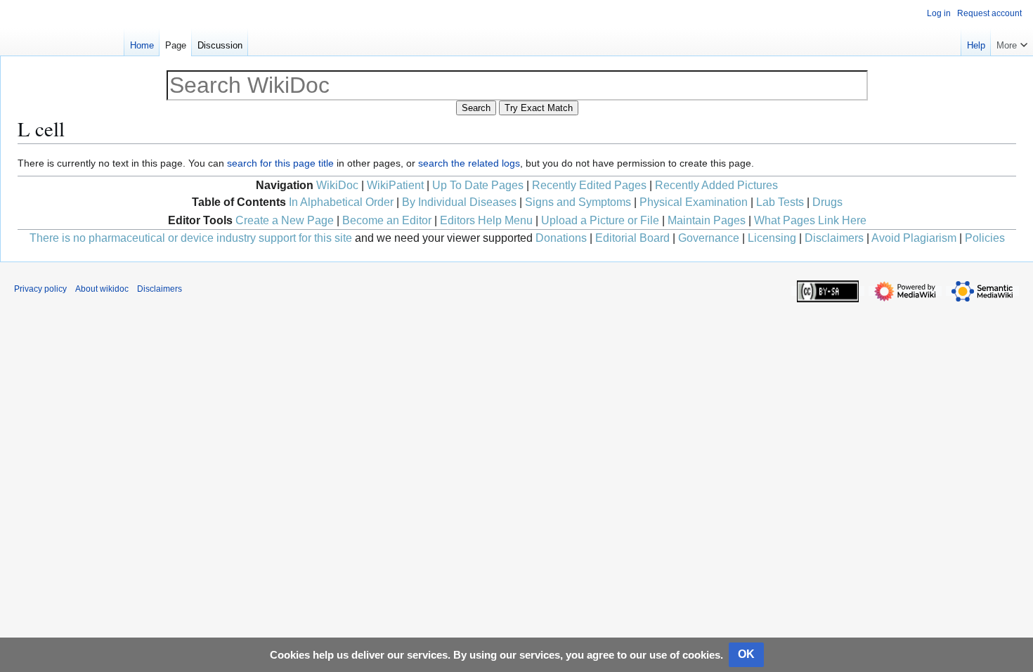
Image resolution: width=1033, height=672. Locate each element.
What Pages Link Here (810, 220)
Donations (561, 238)
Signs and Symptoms (578, 202)
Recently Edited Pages (589, 185)
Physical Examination (693, 202)
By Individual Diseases (459, 202)
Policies (985, 238)
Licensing (772, 238)
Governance (708, 238)
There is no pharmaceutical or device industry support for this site (191, 238)
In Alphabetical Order (341, 202)
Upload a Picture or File (600, 220)
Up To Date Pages (478, 185)
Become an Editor (386, 220)
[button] (1012, 42)
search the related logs (469, 163)
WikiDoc (337, 185)
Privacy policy (40, 289)
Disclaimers (834, 238)
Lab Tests (780, 202)
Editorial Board (632, 238)
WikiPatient (395, 185)
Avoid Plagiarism (913, 238)
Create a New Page (284, 220)
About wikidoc (102, 289)
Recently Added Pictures (716, 185)
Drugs (827, 202)
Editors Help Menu (486, 220)
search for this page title (280, 163)
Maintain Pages (707, 220)
